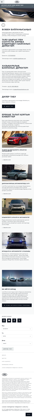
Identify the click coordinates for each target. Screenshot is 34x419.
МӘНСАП (4, 355)
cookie (7, 409)
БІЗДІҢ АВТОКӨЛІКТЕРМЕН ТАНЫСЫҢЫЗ (18, 305)
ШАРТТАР (4, 358)
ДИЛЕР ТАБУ (9, 106)
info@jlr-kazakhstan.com (19, 58)
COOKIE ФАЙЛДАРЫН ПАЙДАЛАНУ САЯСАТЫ (12, 367)
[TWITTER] (19, 320)
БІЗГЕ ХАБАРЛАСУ (6, 361)
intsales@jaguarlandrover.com (21, 89)
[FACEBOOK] (14, 320)
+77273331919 (11, 55)
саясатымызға (5, 410)
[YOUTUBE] (9, 320)
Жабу (28, 414)
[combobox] (17, 329)
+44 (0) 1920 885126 (12, 86)
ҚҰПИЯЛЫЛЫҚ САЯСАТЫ (7, 364)
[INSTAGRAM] (4, 320)
